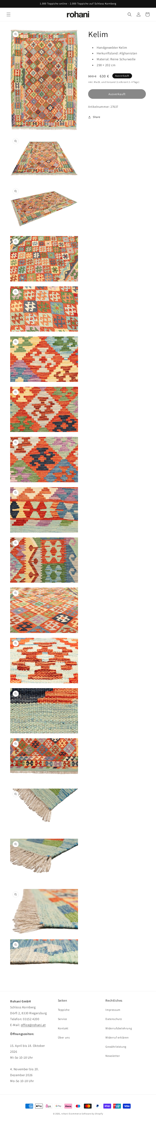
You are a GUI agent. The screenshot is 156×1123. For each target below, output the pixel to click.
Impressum (112, 1010)
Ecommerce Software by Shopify (86, 1113)
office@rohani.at (33, 1025)
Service (62, 1019)
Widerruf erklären (117, 1037)
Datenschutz (113, 1019)
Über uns (64, 1037)
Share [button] (96, 117)
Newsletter (112, 1056)
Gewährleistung (115, 1046)
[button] (8, 14)
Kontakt (63, 1028)
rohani (64, 1113)
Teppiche (64, 1010)
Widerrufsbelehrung (118, 1028)
